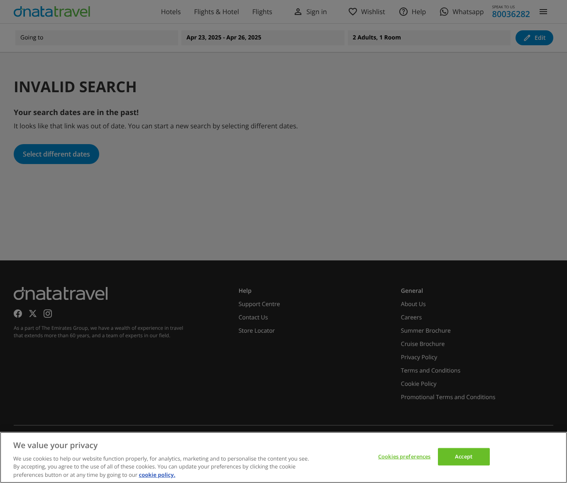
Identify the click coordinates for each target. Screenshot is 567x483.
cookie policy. (157, 474)
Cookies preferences (404, 456)
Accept (463, 456)
